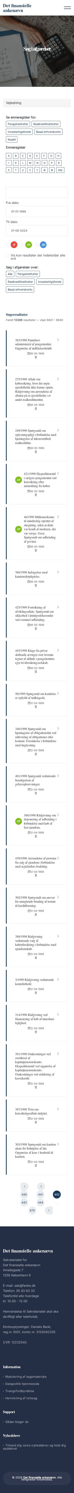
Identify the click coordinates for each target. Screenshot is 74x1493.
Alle (60, 170)
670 (32, 1210)
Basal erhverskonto (48, 131)
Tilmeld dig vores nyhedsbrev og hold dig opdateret (34, 1446)
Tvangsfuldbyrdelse (19, 1391)
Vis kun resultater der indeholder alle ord (38, 257)
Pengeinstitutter (18, 124)
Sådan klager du (17, 1422)
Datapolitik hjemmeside (22, 1384)
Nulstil (12, 139)
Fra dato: (12, 202)
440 (24, 1194)
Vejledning (13, 103)
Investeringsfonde (19, 131)
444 (40, 1202)
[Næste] (49, 1210)
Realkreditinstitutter (46, 124)
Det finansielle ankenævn (17, 8)
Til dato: (12, 221)
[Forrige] (25, 1187)
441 (40, 1194)
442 (57, 1194)
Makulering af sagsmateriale (26, 1377)
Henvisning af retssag (21, 1398)
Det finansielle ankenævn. (39, 1477)
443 (24, 1202)
